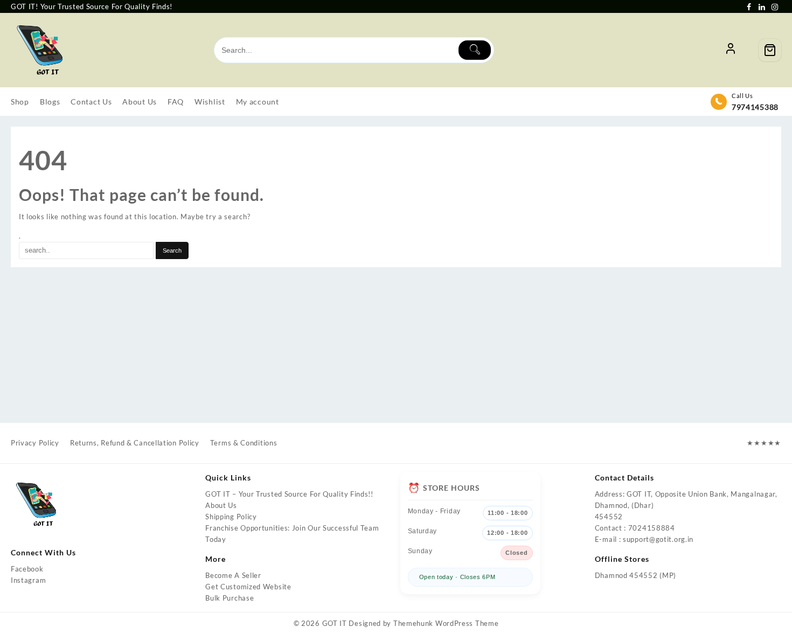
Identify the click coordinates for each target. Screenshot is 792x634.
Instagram (28, 580)
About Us (221, 505)
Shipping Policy (231, 516)
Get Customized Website (248, 586)
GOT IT (334, 623)
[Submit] (474, 50)
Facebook (27, 569)
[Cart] (769, 50)
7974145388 (755, 107)
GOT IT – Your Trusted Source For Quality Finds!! (289, 494)
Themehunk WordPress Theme (446, 623)
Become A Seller (233, 575)
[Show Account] (730, 50)
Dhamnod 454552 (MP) (635, 575)
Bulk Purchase (229, 598)
